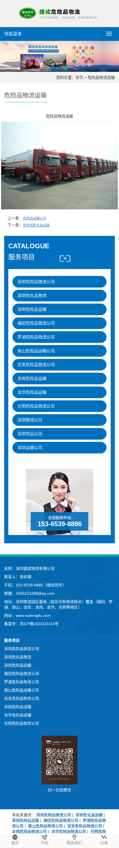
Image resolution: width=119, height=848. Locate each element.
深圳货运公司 (29, 433)
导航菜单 (13, 34)
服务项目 (12, 640)
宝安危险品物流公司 (36, 364)
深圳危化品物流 (31, 295)
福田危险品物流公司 (36, 323)
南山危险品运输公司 (36, 350)
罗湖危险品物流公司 (36, 337)
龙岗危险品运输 (31, 378)
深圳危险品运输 (31, 309)
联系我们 (74, 843)
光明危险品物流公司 (36, 406)
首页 (79, 77)
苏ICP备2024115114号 (39, 624)
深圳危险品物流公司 (36, 281)
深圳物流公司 (29, 420)
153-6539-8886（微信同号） (41, 585)
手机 (44, 843)
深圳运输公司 (29, 447)
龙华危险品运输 (31, 392)
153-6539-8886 (60, 524)
